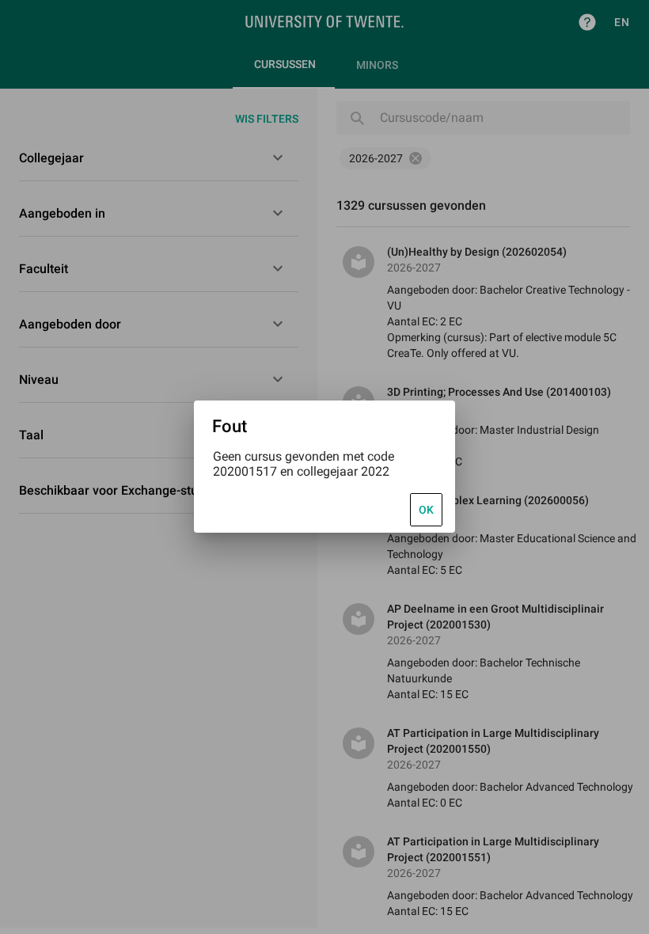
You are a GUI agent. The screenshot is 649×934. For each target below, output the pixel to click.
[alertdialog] (324, 467)
